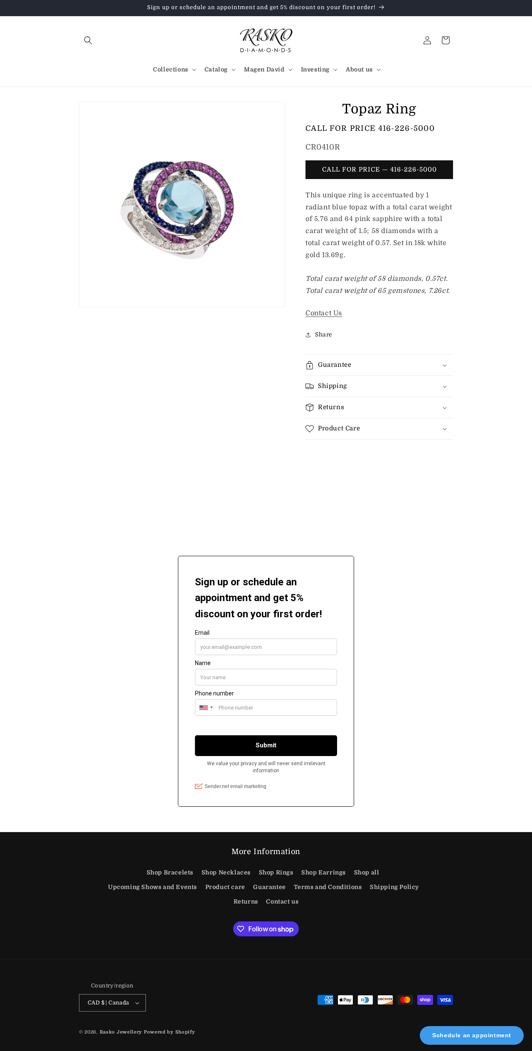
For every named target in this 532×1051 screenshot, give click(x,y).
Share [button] (323, 334)
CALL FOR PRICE (370, 128)
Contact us (282, 901)
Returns (246, 901)
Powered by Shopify (169, 1032)
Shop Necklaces (226, 872)
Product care (225, 887)
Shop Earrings (323, 872)
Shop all (366, 872)
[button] (88, 40)
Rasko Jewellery (121, 1032)
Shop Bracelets (170, 872)
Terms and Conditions (328, 887)
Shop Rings (276, 872)
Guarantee (269, 887)
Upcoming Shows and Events (152, 887)
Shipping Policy (394, 887)
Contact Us (323, 313)
